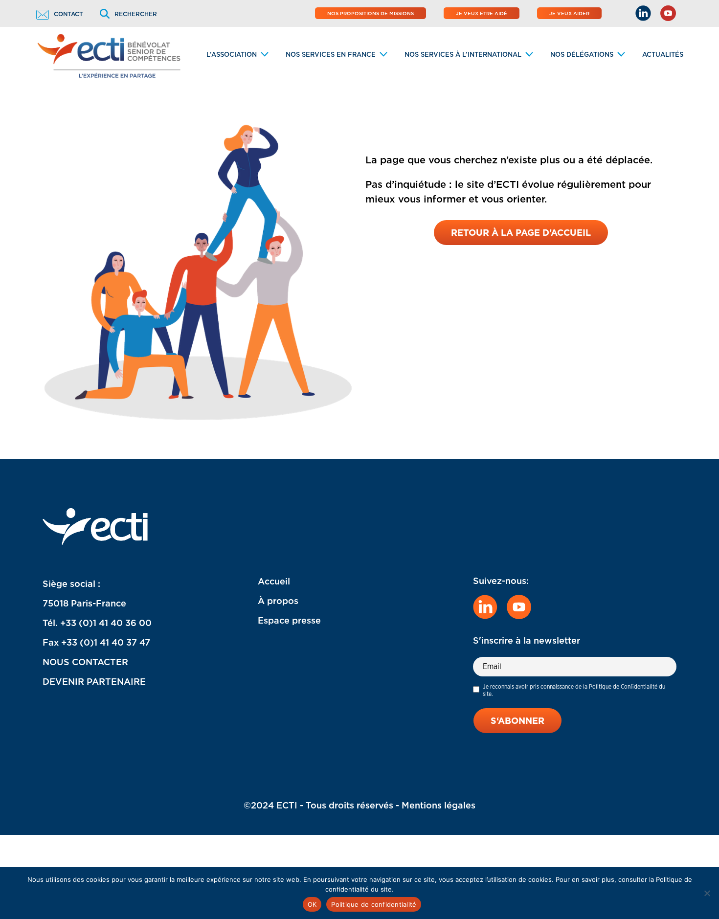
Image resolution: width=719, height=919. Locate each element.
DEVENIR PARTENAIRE (94, 681)
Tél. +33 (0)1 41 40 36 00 (97, 623)
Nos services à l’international (462, 54)
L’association (231, 54)
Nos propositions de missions (370, 13)
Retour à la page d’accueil (521, 232)
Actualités (662, 54)
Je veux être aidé (481, 13)
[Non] (707, 893)
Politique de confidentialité (373, 904)
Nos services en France (331, 54)
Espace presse (289, 620)
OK (312, 904)
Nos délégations (581, 54)
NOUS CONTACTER (85, 662)
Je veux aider (569, 13)
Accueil (274, 581)
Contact (68, 14)
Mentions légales (438, 805)
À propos (278, 601)
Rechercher (135, 14)
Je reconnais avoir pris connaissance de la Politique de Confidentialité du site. (574, 690)
